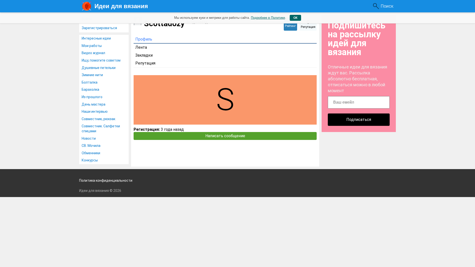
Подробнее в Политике (268, 18)
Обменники (91, 153)
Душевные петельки (99, 68)
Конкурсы (90, 160)
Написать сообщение (225, 136)
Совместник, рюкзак (98, 119)
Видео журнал (93, 53)
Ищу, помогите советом (101, 60)
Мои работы (92, 46)
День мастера (93, 104)
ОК (295, 18)
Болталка (89, 82)
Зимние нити (92, 75)
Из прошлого (92, 97)
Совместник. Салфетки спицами (101, 128)
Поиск (386, 6)
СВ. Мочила (91, 146)
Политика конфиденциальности (105, 180)
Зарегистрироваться (99, 28)
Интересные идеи (96, 38)
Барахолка (90, 89)
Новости (89, 138)
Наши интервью (95, 111)
